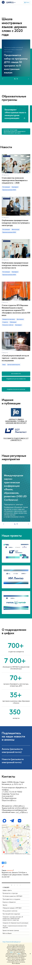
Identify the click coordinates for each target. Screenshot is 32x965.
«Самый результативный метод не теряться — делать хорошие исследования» (15, 358)
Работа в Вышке (7, 933)
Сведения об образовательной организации (15, 923)
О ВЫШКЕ (6, 887)
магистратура (15, 229)
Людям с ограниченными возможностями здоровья (15, 926)
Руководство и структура (10, 893)
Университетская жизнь (8, 319)
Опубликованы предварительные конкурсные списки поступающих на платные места (15, 265)
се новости (16, 373)
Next (28, 79)
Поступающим (6, 187)
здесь (11, 952)
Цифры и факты (7, 890)
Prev (3, 79)
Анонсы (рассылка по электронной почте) (12, 750)
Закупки (5, 905)
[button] (11, 885)
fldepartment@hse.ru (9, 800)
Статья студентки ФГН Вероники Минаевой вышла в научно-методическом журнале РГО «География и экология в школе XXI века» (16, 310)
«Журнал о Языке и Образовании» (14, 420)
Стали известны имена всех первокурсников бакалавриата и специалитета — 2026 (14, 180)
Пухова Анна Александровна (10, 795)
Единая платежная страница (11, 930)
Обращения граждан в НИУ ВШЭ (12, 908)
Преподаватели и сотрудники (11, 899)
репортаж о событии (7, 325)
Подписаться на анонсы (16, 389)
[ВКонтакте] (3, 863)
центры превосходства (14, 364)
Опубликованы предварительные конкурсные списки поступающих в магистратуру (16, 222)
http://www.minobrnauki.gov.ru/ (12, 942)
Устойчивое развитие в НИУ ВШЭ (12, 896)
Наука (3, 364)
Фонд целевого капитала (10, 911)
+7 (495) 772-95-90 (9, 792)
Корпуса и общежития (9, 902)
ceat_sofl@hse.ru (22, 812)
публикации (13, 322)
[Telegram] (5, 863)
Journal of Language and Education (16, 422)
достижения (20, 319)
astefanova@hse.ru (21, 808)
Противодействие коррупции (11, 914)
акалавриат (15, 187)
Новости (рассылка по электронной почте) (13, 761)
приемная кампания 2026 (9, 190)
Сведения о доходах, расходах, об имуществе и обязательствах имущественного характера (13, 918)
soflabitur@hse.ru (19, 806)
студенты (5, 322)
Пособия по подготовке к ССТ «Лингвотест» (16, 439)
